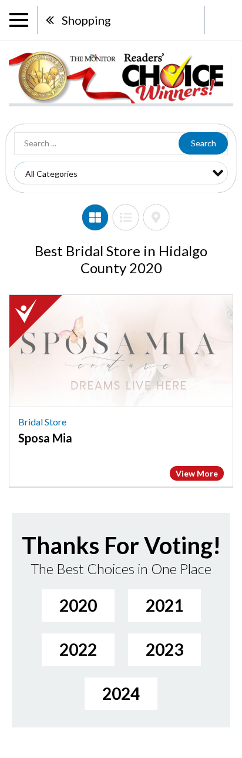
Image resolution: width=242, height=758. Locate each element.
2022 (78, 649)
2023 (164, 649)
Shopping (86, 20)
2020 (78, 605)
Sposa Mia (45, 438)
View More (197, 473)
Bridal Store (42, 421)
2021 (164, 605)
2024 (121, 693)
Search (203, 143)
